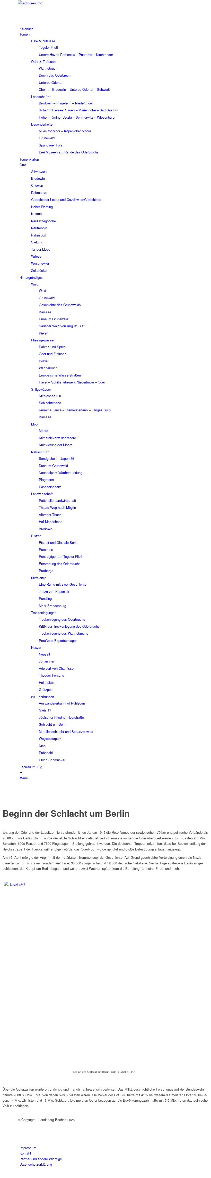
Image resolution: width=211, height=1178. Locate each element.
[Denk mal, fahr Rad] (56, 3)
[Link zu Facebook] (21, 788)
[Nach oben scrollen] (1, 1175)
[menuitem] (106, 28)
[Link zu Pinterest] (21, 800)
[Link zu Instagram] (21, 794)
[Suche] (21, 772)
